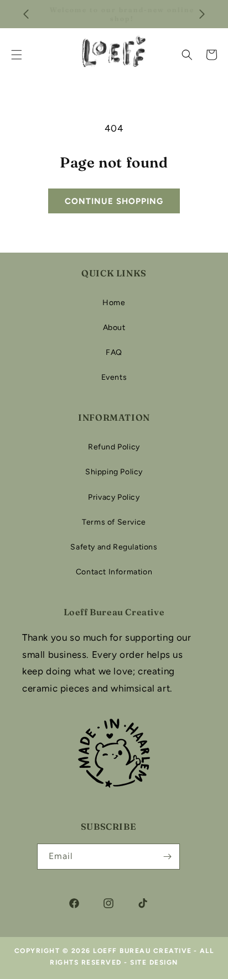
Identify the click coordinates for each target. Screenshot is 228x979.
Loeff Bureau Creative (142, 951)
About (114, 327)
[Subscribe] (167, 857)
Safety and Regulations (113, 547)
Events (114, 377)
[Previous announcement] (26, 14)
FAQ (114, 352)
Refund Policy (114, 447)
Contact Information (114, 572)
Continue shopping (114, 201)
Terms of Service (114, 522)
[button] (187, 55)
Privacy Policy (113, 497)
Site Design (154, 962)
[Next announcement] (202, 14)
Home (113, 302)
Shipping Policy (114, 472)
